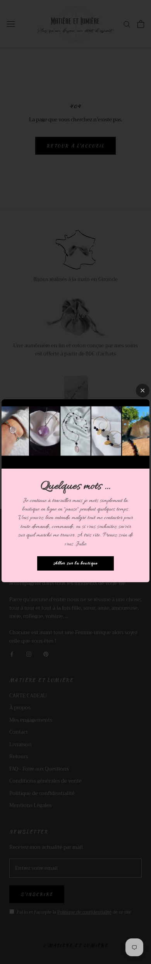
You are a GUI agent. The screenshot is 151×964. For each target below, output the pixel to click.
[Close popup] (142, 390)
